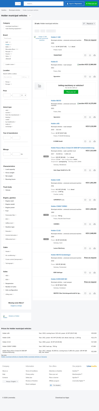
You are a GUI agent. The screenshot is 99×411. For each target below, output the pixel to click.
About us (5, 371)
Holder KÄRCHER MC (59, 279)
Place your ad (71, 92)
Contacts (5, 377)
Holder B (54, 62)
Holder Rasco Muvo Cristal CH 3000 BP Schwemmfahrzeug (72, 148)
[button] (90, 55)
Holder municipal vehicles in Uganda (12, 357)
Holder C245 (55, 180)
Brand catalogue (31, 384)
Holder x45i (55, 123)
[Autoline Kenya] (7, 3)
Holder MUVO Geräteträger (61, 255)
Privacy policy (30, 374)
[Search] (25, 3)
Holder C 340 (56, 37)
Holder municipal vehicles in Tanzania (35, 357)
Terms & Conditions (32, 371)
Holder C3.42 (56, 230)
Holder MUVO (56, 100)
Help (3, 374)
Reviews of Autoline (32, 381)
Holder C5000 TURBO (59, 206)
